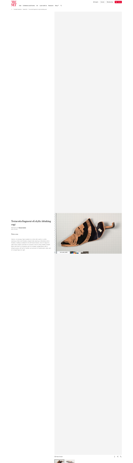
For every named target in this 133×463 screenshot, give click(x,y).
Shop (56, 5)
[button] (88, 233)
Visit (20, 5)
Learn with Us (43, 5)
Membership (110, 2)
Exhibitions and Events (29, 5)
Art (37, 5)
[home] (11, 9)
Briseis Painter (22, 227)
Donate (102, 2)
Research (50, 5)
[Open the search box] (61, 5)
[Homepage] (13, 3)
